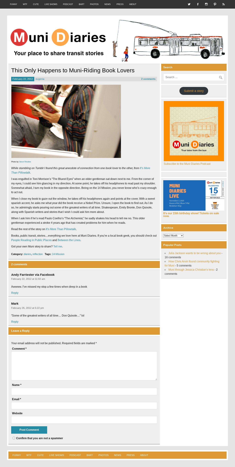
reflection (38, 254)
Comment (19, 348)
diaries (27, 254)
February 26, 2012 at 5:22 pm (27, 308)
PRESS (120, 4)
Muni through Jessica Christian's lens (191, 269)
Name (16, 385)
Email (16, 399)
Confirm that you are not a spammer (39, 438)
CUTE (36, 4)
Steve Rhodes (25, 162)
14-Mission (58, 254)
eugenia (40, 79)
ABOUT (132, 4)
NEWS (107, 4)
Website (17, 413)
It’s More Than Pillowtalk (61, 229)
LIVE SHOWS (51, 4)
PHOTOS (94, 4)
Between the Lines (69, 240)
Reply (14, 292)
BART (81, 4)
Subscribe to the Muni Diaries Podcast (187, 163)
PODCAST (68, 4)
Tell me (57, 246)
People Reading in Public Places (31, 240)
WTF (25, 4)
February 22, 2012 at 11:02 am (28, 278)
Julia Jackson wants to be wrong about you (194, 253)
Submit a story (194, 91)
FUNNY (13, 4)
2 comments (148, 79)
